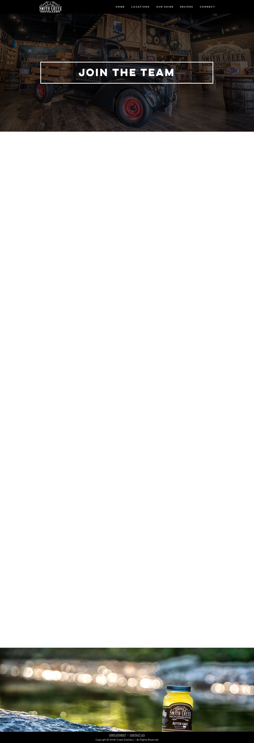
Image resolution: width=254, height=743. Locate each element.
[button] (140, 6)
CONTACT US (137, 735)
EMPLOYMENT (117, 735)
